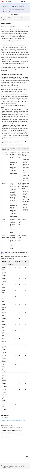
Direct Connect (12, 17)
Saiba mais (9, 467)
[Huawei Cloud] (7, 2)
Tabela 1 (3, 141)
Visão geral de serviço (21, 17)
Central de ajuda (4, 17)
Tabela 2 (3, 252)
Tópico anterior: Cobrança (7, 425)
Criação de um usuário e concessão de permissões (13, 420)
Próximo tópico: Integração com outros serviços (12, 427)
